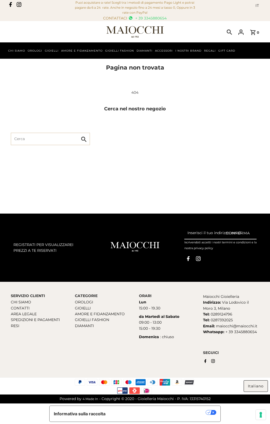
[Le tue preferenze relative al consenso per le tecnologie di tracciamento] (261, 415)
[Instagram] (19, 5)
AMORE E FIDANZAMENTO (100, 314)
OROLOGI (84, 302)
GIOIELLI (83, 308)
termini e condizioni (236, 242)
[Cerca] (229, 32)
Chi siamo (16, 50)
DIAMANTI (84, 325)
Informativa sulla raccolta (79, 413)
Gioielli (52, 50)
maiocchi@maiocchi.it (236, 326)
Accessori (164, 50)
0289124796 (221, 314)
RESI (15, 325)
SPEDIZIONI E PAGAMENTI (35, 319)
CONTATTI (20, 308)
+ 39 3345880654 (150, 18)
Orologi (35, 50)
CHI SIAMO (21, 302)
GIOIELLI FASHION (92, 319)
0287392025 (221, 320)
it (257, 5)
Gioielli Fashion (119, 50)
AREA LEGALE (24, 314)
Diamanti (144, 50)
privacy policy (203, 248)
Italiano (256, 386)
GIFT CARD (226, 50)
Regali (210, 50)
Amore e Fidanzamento (82, 50)
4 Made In (90, 399)
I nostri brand (188, 50)
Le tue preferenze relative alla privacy (158, 412)
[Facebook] (10, 5)
